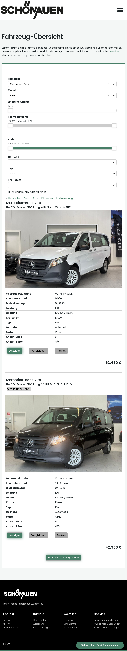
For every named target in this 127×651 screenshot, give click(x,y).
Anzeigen (14, 350)
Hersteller (14, 79)
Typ (10, 168)
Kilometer (47, 198)
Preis (11, 139)
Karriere (38, 614)
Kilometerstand (18, 117)
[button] (120, 10)
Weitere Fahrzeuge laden (63, 557)
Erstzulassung (64, 198)
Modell (12, 90)
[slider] (10, 110)
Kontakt (8, 614)
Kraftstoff (14, 180)
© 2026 (6, 644)
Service (114, 51)
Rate (35, 198)
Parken (61, 350)
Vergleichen (38, 350)
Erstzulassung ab (19, 102)
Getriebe (13, 157)
